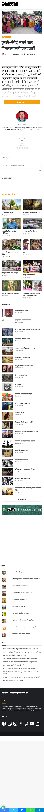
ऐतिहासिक (33, 711)
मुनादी (7, 706)
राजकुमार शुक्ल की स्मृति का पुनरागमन (25, 348)
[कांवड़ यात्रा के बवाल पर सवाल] (7, 323)
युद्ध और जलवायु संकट (7, 212)
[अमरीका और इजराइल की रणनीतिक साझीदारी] (7, 434)
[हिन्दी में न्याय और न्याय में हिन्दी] (7, 342)
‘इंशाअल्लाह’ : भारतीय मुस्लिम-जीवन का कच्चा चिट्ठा (17, 677)
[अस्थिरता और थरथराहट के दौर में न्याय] (7, 472)
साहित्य (17, 709)
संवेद (3, 643)
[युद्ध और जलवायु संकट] (11, 204)
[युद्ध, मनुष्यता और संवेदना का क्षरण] (32, 204)
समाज (23, 711)
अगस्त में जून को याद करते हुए (23, 403)
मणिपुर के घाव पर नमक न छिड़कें (10, 273)
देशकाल (32, 709)
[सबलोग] (10, 4)
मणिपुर (3, 37)
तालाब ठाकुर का (27, 252)
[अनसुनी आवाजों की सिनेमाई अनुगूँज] (7, 368)
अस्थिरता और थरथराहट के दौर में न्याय (25, 469)
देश (28, 709)
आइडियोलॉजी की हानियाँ (21, 460)
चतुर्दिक (28, 711)
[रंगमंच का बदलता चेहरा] (7, 378)
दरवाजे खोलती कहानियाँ (9, 665)
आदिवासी (10, 711)
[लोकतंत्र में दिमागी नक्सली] (7, 313)
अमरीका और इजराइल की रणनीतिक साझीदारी (26, 431)
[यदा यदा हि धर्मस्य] (7, 416)
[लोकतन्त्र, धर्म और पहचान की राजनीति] (7, 444)
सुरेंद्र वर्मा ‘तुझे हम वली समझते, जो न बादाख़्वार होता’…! (17, 652)
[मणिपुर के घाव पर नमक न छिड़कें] (11, 265)
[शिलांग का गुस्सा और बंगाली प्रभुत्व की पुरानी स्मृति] (7, 332)
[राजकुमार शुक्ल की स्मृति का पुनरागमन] (7, 351)
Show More (21, 102)
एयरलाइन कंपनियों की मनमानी (30, 231)
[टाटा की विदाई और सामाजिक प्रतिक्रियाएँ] (11, 223)
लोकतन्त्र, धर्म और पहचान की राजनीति (25, 441)
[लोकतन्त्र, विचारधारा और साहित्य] (7, 397)
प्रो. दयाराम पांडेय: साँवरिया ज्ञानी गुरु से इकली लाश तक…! (18, 672)
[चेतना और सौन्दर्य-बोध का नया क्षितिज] (7, 425)
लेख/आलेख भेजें (23, 693)
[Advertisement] (22, 540)
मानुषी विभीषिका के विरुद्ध (9, 680)
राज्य (38, 711)
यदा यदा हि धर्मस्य (19, 413)
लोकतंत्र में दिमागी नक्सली (21, 310)
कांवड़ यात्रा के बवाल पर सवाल (23, 320)
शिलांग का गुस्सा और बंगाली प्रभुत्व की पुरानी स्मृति (27, 329)
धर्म (14, 711)
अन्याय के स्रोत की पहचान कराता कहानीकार (14, 658)
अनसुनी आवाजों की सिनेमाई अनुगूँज (24, 365)
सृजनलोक (32, 706)
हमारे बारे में (5, 693)
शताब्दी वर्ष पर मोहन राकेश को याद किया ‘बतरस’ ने (16, 662)
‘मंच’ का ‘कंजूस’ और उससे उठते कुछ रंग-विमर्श (15, 668)
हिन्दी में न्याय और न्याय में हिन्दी (22, 339)
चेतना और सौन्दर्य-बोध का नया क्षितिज (24, 422)
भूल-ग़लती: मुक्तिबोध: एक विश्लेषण (21, 613)
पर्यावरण (4, 711)
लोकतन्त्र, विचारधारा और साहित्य (23, 394)
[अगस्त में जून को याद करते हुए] (7, 406)
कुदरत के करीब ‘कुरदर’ (18, 572)
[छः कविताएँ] (7, 387)
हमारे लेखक (13, 693)
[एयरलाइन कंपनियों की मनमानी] (32, 223)
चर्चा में (22, 706)
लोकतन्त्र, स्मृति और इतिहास (22, 478)
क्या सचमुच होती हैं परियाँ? (18, 606)
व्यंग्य (9, 709)
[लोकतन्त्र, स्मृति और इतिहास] (7, 481)
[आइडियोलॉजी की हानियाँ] (7, 463)
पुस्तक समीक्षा (38, 709)
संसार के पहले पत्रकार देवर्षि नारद (10, 293)
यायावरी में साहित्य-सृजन (21, 450)
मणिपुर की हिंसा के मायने (29, 275)
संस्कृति (18, 711)
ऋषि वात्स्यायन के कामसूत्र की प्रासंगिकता (23, 620)
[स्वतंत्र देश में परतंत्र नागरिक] (7, 360)
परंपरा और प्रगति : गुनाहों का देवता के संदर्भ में (24, 627)
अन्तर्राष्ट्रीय (23, 709)
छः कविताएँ (18, 384)
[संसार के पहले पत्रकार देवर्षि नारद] (11, 285)
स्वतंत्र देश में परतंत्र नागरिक (22, 357)
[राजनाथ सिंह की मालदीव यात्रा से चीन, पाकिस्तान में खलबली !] (32, 285)
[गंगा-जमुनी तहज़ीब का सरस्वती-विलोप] (11, 244)
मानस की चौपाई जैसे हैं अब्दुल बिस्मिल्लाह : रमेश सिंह (17, 649)
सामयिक (9, 37)
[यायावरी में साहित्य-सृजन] (7, 453)
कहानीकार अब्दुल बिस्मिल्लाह (10, 655)
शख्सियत (16, 706)
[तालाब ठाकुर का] (32, 244)
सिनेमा (13, 709)
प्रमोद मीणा (7, 54)
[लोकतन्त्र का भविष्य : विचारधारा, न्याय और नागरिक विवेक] (7, 491)
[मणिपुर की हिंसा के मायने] (32, 266)
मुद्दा (37, 706)
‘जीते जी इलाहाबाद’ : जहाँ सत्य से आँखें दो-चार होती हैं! (26, 579)
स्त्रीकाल (4, 709)
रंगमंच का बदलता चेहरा (21, 375)
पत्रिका (11, 706)
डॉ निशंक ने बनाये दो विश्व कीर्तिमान (21, 634)
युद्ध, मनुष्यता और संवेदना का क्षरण (31, 212)
